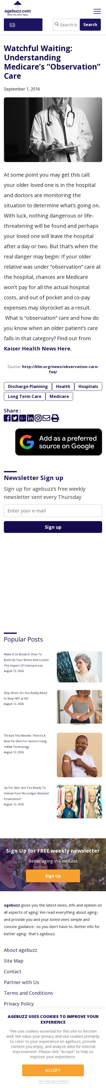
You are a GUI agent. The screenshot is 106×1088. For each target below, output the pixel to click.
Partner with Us (21, 982)
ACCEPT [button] (53, 1070)
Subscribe (26, 24)
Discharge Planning (28, 386)
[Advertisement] (42, 578)
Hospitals (88, 386)
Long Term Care (24, 396)
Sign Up (53, 876)
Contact (12, 971)
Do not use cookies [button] (54, 1081)
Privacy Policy (19, 1004)
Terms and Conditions (28, 993)
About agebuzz (20, 950)
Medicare (59, 396)
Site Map (13, 961)
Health (63, 386)
